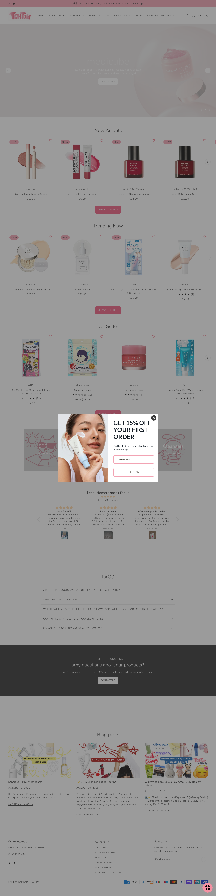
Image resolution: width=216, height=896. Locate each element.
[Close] (154, 418)
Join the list (133, 472)
